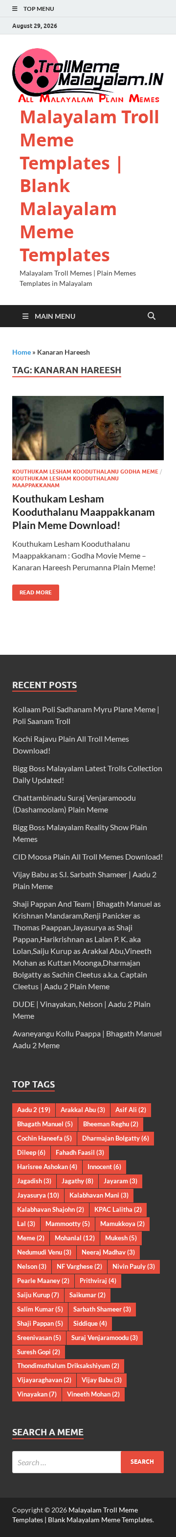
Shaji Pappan (40, 1323)
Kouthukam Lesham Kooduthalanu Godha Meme (85, 471)
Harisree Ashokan (47, 1167)
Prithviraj (98, 1281)
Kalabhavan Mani (99, 1195)
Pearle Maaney (43, 1281)
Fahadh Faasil (80, 1152)
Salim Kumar (40, 1309)
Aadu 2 (33, 1110)
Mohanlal (75, 1238)
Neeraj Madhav (108, 1252)
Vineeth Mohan (93, 1394)
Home (21, 352)
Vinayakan (37, 1394)
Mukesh (121, 1238)
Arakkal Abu (83, 1110)
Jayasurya (38, 1195)
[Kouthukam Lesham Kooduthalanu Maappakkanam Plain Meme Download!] (88, 428)
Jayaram (120, 1181)
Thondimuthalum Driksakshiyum (68, 1365)
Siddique (90, 1323)
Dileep (31, 1152)
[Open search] (151, 316)
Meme (30, 1238)
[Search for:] (88, 1462)
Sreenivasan (39, 1337)
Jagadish (34, 1181)
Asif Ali (130, 1110)
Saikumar (87, 1295)
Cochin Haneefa (44, 1138)
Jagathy (77, 1181)
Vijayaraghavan (44, 1380)
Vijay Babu (102, 1380)
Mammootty (67, 1224)
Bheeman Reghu (110, 1124)
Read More (32, 590)
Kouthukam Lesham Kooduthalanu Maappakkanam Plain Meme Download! (83, 511)
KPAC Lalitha (118, 1209)
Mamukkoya (122, 1224)
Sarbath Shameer (102, 1309)
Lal (26, 1224)
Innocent (104, 1167)
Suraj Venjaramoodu (104, 1337)
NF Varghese (79, 1266)
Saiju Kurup (38, 1295)
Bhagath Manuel (45, 1124)
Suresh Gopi (38, 1352)
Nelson (31, 1266)
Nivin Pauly (133, 1266)
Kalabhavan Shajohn (50, 1209)
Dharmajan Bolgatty (115, 1138)
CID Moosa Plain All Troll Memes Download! (88, 856)
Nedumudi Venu (44, 1252)
